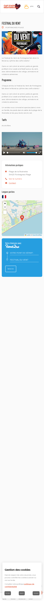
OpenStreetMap (37, 235)
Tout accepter (36, 593)
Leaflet (28, 235)
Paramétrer (22, 593)
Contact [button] (12, 183)
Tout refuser (8, 593)
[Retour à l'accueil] (12, 6)
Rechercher (11, 269)
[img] (3, 27)
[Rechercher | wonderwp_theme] (39, 7)
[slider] (13, 153)
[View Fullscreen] (5, 212)
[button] (15, 179)
